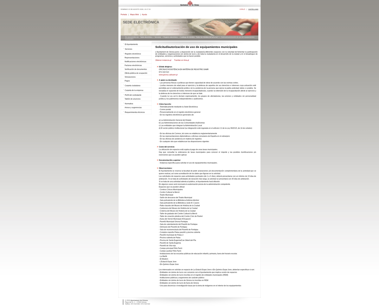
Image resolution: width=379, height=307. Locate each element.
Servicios (158, 37)
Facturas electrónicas (133, 65)
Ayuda (144, 14)
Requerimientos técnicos (135, 112)
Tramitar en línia (180, 60)
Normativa (129, 104)
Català (242, 9)
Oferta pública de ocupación (136, 73)
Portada (124, 14)
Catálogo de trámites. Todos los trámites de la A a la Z (199, 37)
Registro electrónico (170, 37)
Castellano (253, 9)
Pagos (127, 81)
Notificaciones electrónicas (135, 62)
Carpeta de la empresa (134, 90)
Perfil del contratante (133, 95)
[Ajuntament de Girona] (189, 5)
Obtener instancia (162, 60)
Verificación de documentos (136, 69)
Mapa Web (134, 14)
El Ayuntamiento (131, 44)
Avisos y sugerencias (133, 107)
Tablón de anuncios (132, 99)
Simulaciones (130, 77)
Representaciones (132, 58)
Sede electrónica (146, 37)
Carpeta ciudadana (132, 86)
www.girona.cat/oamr (167, 75)
